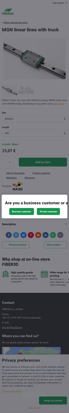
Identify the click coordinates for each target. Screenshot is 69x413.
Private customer (48, 211)
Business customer (21, 211)
